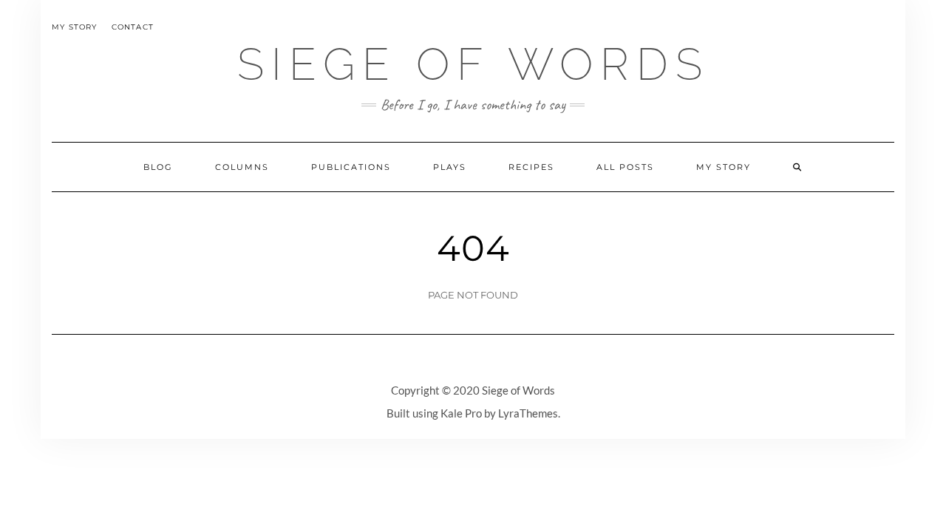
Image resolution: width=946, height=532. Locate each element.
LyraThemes (528, 413)
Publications (351, 167)
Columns (242, 167)
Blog (158, 167)
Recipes (531, 167)
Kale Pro (461, 413)
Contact (133, 27)
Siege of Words (473, 64)
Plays (449, 167)
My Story (75, 27)
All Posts (625, 167)
